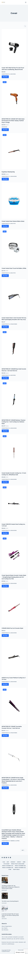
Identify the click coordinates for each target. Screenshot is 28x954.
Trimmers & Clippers (14, 840)
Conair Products (6, 74)
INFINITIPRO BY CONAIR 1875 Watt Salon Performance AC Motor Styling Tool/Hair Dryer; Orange (13, 120)
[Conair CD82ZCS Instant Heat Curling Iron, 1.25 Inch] (14, 503)
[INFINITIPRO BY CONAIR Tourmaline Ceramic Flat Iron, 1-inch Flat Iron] (14, 706)
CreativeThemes (6, 951)
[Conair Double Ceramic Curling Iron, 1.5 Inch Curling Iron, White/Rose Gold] (14, 452)
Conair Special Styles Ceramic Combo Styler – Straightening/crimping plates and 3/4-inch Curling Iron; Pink (14, 577)
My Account (6, 863)
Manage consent (20, 952)
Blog (4, 861)
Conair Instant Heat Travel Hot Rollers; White (14, 268)
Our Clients (4, 928)
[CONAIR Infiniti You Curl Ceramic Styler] (14, 607)
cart (8, 861)
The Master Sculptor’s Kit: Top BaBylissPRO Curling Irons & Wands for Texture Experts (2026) (10, 887)
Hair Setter (12, 223)
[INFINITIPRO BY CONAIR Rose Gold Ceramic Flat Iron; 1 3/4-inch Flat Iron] (14, 348)
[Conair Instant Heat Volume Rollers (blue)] (14, 200)
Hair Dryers (13, 74)
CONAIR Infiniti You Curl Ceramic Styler (12, 628)
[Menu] (25, 2)
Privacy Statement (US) (20, 867)
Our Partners (5, 929)
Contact (19, 861)
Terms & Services (22, 950)
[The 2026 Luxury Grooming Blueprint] (5, 896)
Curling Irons (13, 176)
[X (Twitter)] (4, 857)
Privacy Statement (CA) (7, 865)
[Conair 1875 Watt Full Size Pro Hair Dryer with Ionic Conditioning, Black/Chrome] (14, 47)
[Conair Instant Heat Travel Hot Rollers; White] (14, 248)
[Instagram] (6, 857)
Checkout (13, 861)
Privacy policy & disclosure (17, 863)
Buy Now (5, 76)
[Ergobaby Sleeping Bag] (14, 151)
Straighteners (13, 324)
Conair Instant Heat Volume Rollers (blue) (13, 221)
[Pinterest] (8, 857)
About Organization (7, 926)
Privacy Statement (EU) (20, 865)
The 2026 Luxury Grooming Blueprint (10, 901)
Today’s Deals (16, 869)
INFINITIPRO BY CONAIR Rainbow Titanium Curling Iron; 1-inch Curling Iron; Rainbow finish (13, 421)
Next (23, 850)
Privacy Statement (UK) (7, 867)
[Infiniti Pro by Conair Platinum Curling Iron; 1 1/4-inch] (14, 657)
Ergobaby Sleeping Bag (8, 171)
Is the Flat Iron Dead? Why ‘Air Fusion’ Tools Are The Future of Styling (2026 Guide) (10, 915)
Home (24, 861)
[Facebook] (2, 857)
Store (9, 869)
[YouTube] (10, 857)
